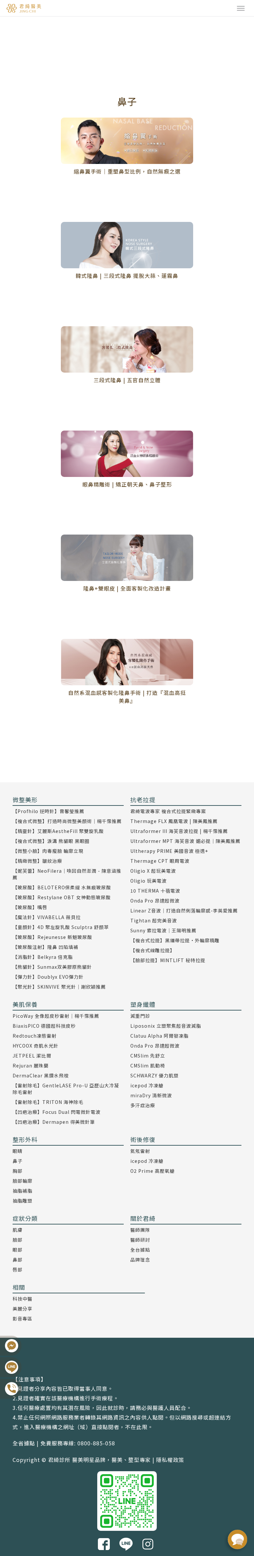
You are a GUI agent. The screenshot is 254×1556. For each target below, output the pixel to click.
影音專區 (22, 1318)
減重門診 (140, 1015)
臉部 (17, 1239)
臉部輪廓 (22, 1180)
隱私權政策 (170, 1460)
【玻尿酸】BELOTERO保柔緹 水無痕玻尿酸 (62, 887)
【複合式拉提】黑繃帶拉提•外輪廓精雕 (175, 940)
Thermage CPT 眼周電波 (160, 860)
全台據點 (140, 1249)
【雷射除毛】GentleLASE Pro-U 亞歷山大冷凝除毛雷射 (66, 1088)
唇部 (17, 1269)
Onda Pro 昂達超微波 (155, 900)
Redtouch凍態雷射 (35, 1035)
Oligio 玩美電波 (148, 880)
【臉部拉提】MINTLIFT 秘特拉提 (167, 960)
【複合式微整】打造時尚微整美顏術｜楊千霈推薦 (67, 821)
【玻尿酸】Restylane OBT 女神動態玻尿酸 (62, 897)
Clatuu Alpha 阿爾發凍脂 (159, 1035)
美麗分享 (22, 1308)
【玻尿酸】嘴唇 (30, 907)
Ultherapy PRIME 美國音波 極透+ (169, 851)
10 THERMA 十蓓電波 (155, 890)
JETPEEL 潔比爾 (32, 1055)
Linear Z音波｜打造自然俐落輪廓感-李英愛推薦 (184, 910)
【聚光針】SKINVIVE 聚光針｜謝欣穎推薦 (59, 986)
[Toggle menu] (240, 8)
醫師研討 (140, 1239)
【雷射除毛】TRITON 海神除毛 (48, 1102)
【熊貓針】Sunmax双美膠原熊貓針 (52, 966)
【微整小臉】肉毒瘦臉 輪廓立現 (48, 851)
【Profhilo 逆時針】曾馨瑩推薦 (48, 811)
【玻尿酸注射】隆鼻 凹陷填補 (45, 947)
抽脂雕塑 (22, 1200)
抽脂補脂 (22, 1190)
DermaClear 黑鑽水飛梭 (41, 1075)
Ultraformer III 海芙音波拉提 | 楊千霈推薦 (179, 831)
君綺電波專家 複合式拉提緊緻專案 (168, 811)
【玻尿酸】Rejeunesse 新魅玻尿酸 (52, 937)
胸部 (17, 1170)
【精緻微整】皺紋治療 (37, 860)
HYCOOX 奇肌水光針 (36, 1045)
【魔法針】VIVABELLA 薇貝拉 (47, 917)
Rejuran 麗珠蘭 (31, 1065)
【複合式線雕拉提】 (152, 950)
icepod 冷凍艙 (146, 1085)
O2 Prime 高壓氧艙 (152, 1170)
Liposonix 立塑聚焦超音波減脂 (165, 1025)
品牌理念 (140, 1259)
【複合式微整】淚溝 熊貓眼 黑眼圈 (51, 841)
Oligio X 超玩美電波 (153, 870)
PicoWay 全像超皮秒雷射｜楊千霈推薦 (56, 1015)
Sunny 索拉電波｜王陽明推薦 (163, 930)
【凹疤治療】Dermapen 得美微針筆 (54, 1121)
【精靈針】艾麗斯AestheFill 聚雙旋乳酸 (58, 831)
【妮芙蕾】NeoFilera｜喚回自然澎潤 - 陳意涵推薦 (67, 874)
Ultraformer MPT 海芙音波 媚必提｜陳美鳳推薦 (185, 841)
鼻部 (17, 1259)
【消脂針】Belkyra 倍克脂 (43, 957)
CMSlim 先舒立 (147, 1055)
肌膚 (17, 1229)
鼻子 (17, 1161)
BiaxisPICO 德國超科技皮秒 (44, 1025)
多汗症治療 (142, 1105)
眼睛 (17, 1151)
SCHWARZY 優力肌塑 (154, 1075)
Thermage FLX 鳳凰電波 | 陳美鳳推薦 (174, 821)
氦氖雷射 (140, 1151)
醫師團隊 (140, 1229)
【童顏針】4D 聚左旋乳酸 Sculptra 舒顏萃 (61, 927)
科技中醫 (22, 1298)
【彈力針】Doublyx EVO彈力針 (48, 976)
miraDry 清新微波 (151, 1095)
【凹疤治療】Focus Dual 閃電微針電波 (57, 1112)
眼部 (17, 1249)
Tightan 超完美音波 (153, 920)
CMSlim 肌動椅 (147, 1065)
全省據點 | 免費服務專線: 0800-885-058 (64, 1443)
